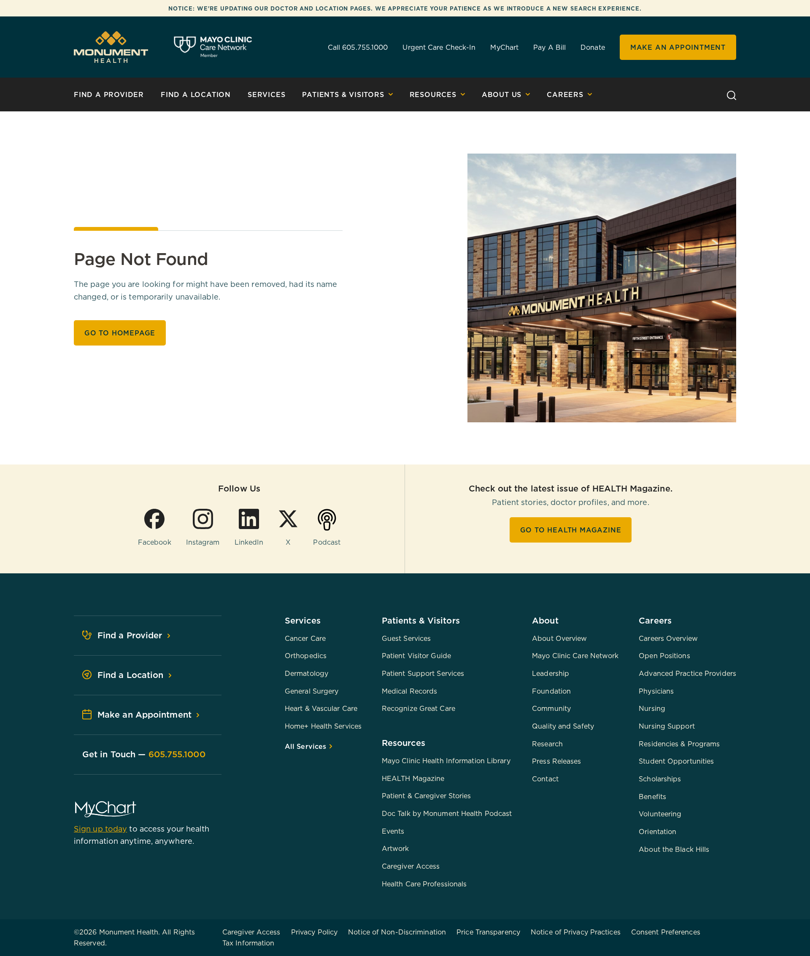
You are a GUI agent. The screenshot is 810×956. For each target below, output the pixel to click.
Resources (433, 94)
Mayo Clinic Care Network (575, 655)
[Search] (731, 94)
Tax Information (248, 943)
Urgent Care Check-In (438, 47)
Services (266, 94)
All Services (306, 746)
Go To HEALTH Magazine (570, 530)
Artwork (395, 848)
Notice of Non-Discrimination (397, 932)
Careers (565, 94)
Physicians (656, 691)
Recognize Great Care (418, 708)
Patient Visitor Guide (416, 655)
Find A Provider (109, 94)
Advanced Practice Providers (687, 673)
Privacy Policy (314, 932)
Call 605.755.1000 (358, 47)
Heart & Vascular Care (321, 708)
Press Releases (556, 761)
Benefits (652, 796)
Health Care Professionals (424, 883)
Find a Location (196, 94)
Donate (592, 47)
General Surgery (312, 691)
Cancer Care (305, 638)
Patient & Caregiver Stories (426, 795)
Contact (545, 778)
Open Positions (664, 655)
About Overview (559, 638)
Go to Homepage (119, 333)
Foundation (551, 691)
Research (547, 743)
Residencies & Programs (679, 743)
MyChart (504, 47)
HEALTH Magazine (413, 778)
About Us (501, 94)
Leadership (550, 673)
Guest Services (406, 638)
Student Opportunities (676, 761)
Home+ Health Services (323, 726)
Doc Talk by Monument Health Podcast (447, 813)
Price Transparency (488, 932)
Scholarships (660, 778)
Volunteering (660, 813)
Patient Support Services (423, 673)
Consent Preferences (665, 932)
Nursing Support (667, 726)
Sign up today (100, 829)
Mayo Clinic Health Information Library (446, 760)
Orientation (657, 831)
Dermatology (306, 673)
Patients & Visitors (343, 94)
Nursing (652, 708)
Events (393, 831)
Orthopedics (306, 655)
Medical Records (409, 691)
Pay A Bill (549, 47)
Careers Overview (668, 638)
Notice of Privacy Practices (576, 932)
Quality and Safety (563, 726)
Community (551, 708)
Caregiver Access (411, 866)
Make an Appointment (678, 47)
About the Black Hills (674, 849)
